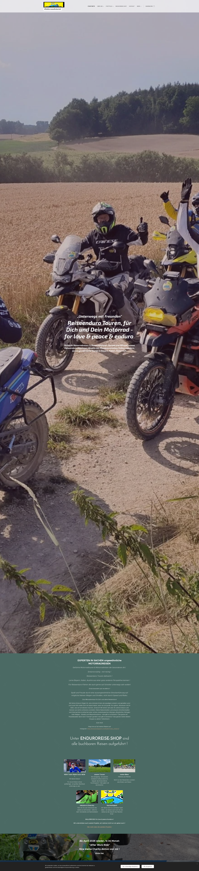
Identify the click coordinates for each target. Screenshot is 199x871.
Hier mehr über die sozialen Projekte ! (99, 827)
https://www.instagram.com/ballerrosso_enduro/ (103, 729)
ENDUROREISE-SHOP (100, 738)
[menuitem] (91, 6)
